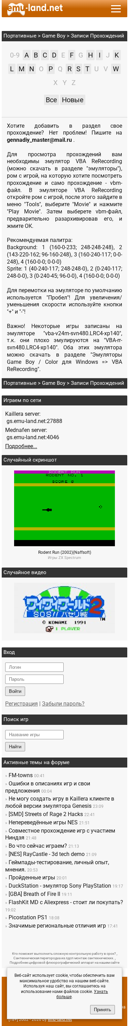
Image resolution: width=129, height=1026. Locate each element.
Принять (102, 1009)
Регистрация (21, 703)
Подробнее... (21, 446)
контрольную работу (86, 953)
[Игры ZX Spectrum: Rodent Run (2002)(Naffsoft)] (64, 544)
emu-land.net (60, 1019)
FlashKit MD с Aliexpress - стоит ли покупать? (66, 902)
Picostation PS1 (28, 917)
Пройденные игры (32, 877)
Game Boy (53, 36)
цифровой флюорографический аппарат (61, 962)
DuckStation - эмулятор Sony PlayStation (60, 885)
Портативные (19, 36)
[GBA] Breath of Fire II (34, 894)
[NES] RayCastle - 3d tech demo (47, 854)
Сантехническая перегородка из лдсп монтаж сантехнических (63, 958)
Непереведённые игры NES (43, 822)
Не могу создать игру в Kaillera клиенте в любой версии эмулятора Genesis (59, 802)
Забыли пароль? (63, 703)
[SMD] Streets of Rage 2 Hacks (46, 814)
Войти (15, 691)
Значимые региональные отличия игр (57, 925)
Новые (73, 100)
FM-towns (21, 775)
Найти (15, 746)
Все (51, 100)
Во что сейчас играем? (38, 846)
